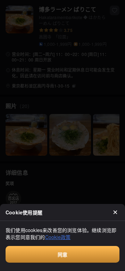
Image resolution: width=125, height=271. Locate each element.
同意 (62, 254)
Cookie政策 (58, 236)
